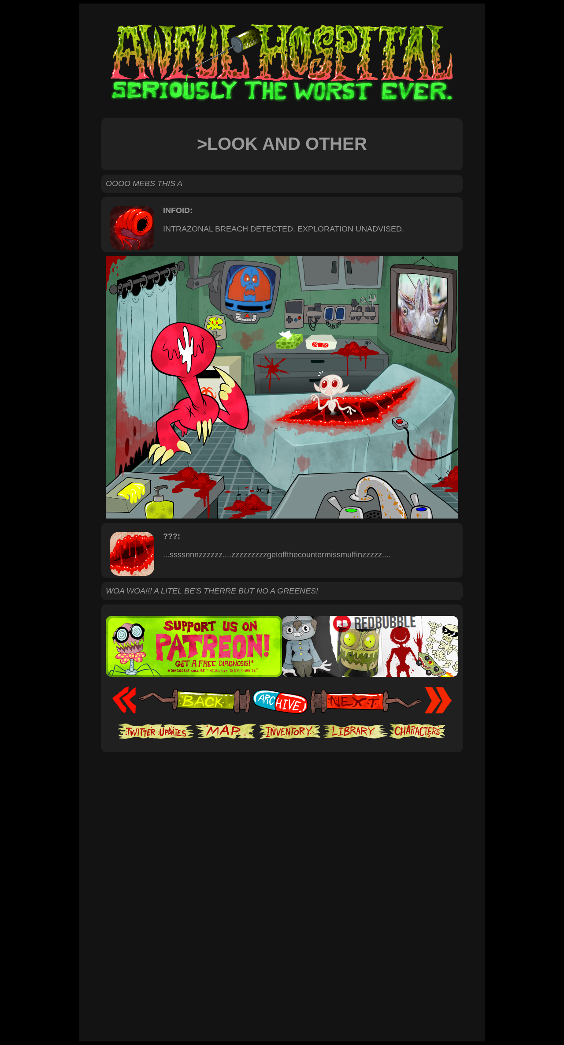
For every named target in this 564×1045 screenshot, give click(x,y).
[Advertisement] (282, 779)
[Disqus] (282, 918)
